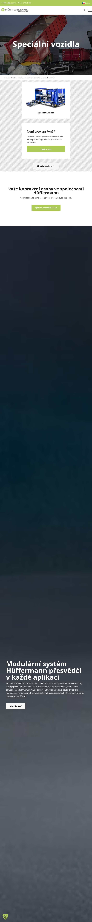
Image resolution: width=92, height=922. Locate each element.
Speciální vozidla (48, 78)
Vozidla (13, 78)
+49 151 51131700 (23, 3)
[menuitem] (86, 3)
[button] (5, 917)
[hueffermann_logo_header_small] (27, 10)
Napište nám (46, 149)
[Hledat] (85, 10)
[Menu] (89, 10)
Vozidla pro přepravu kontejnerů (29, 78)
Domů (6, 78)
